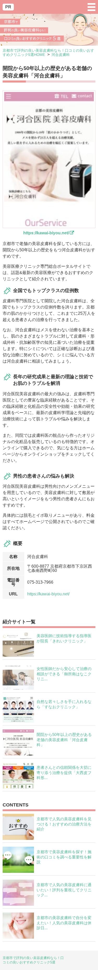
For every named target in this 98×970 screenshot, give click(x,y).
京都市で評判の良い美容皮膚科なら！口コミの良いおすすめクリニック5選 (33, 960)
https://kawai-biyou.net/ (48, 594)
